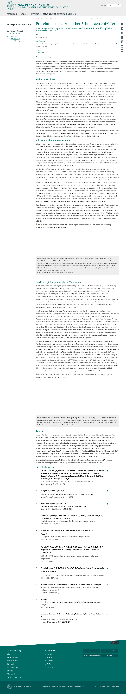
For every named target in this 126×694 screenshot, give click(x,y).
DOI (109, 471)
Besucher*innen (12, 661)
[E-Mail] (122, 46)
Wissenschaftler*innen (15, 677)
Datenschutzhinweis (59, 687)
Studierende (11, 674)
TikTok (49, 664)
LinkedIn (49, 654)
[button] (117, 254)
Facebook (50, 661)
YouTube (50, 667)
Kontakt (91, 651)
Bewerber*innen (12, 657)
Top (116, 642)
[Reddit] (122, 32)
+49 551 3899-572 (14, 38)
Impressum (46, 687)
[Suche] (119, 5)
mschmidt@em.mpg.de (16, 41)
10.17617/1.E (40, 53)
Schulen (10, 671)
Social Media (51, 650)
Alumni (9, 654)
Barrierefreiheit (79, 687)
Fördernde (10, 664)
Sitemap (70, 687)
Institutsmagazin (109, 651)
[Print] (122, 50)
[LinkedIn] (122, 28)
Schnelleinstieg (14, 650)
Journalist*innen (13, 667)
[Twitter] (122, 37)
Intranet (109, 655)
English (103, 5)
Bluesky (49, 657)
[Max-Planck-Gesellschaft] (10, 686)
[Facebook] (122, 24)
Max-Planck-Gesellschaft (92, 655)
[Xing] (122, 41)
